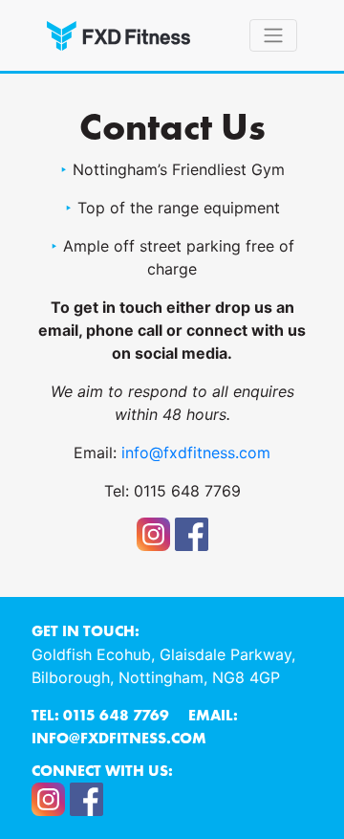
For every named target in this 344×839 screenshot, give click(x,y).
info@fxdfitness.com (195, 452)
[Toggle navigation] (273, 35)
